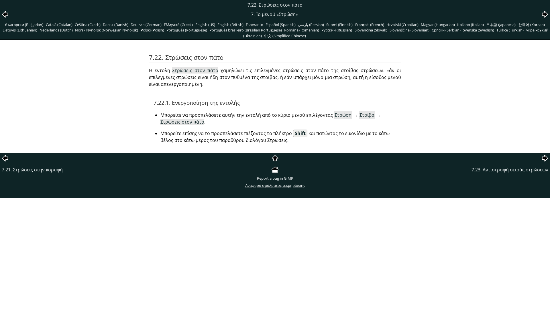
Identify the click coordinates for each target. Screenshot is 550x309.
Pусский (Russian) (336, 30)
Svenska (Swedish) (478, 30)
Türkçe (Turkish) (510, 30)
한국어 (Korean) (531, 24)
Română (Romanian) (301, 30)
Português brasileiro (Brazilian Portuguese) (245, 30)
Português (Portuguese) (186, 30)
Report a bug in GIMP (275, 178)
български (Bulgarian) (24, 24)
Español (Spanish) (281, 24)
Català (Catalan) (59, 24)
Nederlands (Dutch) (56, 30)
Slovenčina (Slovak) (371, 30)
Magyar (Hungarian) (438, 24)
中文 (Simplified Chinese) (285, 35)
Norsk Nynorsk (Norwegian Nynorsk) (106, 30)
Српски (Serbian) (446, 30)
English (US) (205, 24)
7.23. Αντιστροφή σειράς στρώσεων (510, 170)
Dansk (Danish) (115, 24)
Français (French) (369, 24)
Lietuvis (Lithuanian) (20, 30)
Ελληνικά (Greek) (178, 24)
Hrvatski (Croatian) (402, 24)
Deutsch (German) (146, 24)
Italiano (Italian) (470, 24)
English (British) (230, 24)
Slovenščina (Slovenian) (409, 30)
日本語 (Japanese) (501, 24)
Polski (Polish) (152, 30)
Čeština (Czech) (88, 24)
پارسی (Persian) (311, 24)
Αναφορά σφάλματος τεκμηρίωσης (275, 185)
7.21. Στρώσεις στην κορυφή (32, 170)
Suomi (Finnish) (339, 24)
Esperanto (254, 24)
